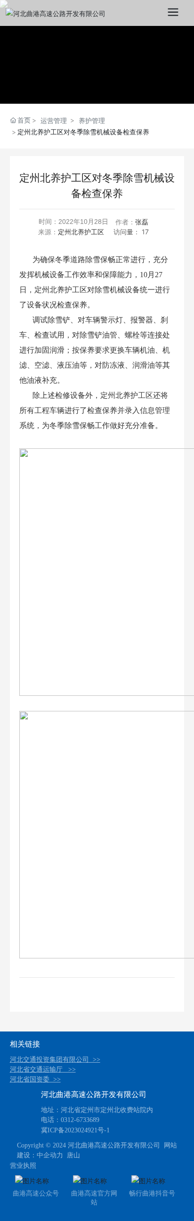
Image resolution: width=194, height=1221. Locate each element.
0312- (68, 1119)
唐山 (73, 1155)
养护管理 (92, 120)
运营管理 (53, 120)
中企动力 (50, 1155)
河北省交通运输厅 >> (43, 1069)
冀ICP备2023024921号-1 (75, 1130)
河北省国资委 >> (35, 1079)
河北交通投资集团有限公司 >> (55, 1059)
